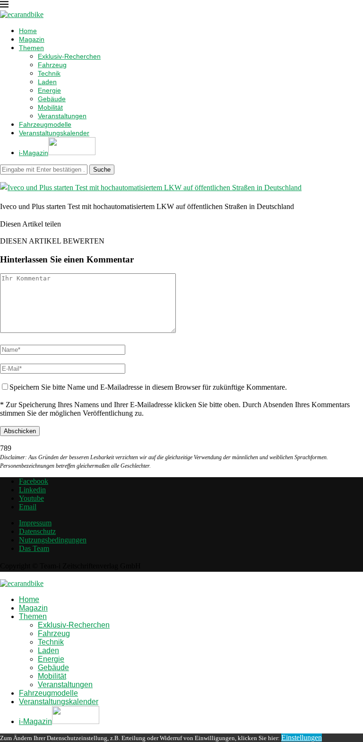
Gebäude (52, 99)
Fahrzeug (52, 65)
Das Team (34, 548)
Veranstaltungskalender (54, 133)
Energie (49, 90)
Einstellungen (301, 737)
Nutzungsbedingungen (52, 540)
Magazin (31, 39)
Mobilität (50, 107)
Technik (49, 73)
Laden (47, 82)
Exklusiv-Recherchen (69, 56)
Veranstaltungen (62, 116)
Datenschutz (37, 531)
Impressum (35, 523)
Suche (102, 169)
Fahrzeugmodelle (45, 124)
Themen (31, 48)
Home (28, 31)
